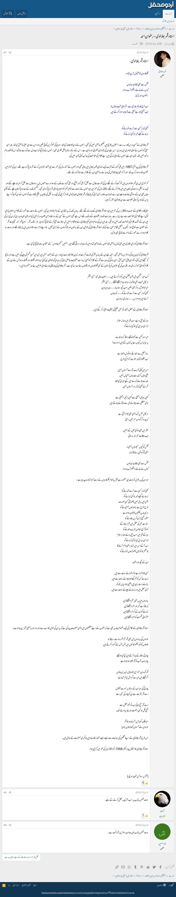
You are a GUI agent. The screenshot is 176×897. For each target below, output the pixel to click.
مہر (170, 885)
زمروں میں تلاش (168, 21)
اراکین (157, 13)
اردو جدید (160, 885)
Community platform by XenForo (105, 893)
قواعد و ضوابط (26, 885)
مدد (9, 885)
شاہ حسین (162, 844)
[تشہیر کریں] (10, 53)
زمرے (168, 13)
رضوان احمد (135, 44)
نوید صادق (168, 44)
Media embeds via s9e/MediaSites (58, 893)
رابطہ (35, 885)
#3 (5, 825)
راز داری (16, 885)
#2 (5, 793)
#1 (5, 53)
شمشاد (162, 811)
